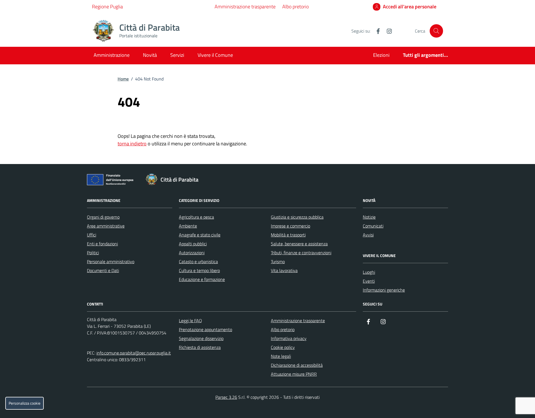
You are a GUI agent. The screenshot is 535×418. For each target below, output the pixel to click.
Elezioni (381, 55)
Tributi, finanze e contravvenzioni (301, 252)
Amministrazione (112, 55)
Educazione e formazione (202, 279)
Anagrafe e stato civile (199, 234)
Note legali (281, 356)
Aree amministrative (106, 226)
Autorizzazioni (192, 252)
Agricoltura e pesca (196, 217)
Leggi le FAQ (190, 320)
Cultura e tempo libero (199, 270)
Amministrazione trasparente (245, 6)
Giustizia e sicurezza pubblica (297, 217)
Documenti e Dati (103, 270)
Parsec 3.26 (226, 397)
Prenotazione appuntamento (205, 329)
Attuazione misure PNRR (294, 374)
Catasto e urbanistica (198, 261)
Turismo (278, 261)
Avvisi (368, 234)
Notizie (369, 217)
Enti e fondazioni (102, 243)
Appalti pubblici (193, 243)
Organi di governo (103, 217)
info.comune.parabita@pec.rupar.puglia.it (133, 352)
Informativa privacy (289, 338)
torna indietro (132, 143)
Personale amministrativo (110, 261)
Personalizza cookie (24, 403)
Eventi (369, 281)
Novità (150, 55)
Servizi (177, 55)
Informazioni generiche (384, 290)
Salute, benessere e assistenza (299, 243)
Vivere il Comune (215, 55)
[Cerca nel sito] (436, 31)
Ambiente (188, 226)
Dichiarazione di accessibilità (297, 365)
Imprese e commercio (290, 226)
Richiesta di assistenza (200, 347)
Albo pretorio (295, 6)
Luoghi (369, 272)
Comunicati (373, 226)
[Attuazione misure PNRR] (112, 181)
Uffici (91, 234)
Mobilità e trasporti (288, 234)
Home (123, 78)
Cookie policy (283, 347)
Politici (93, 252)
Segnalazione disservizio (201, 338)
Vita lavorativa (284, 270)
